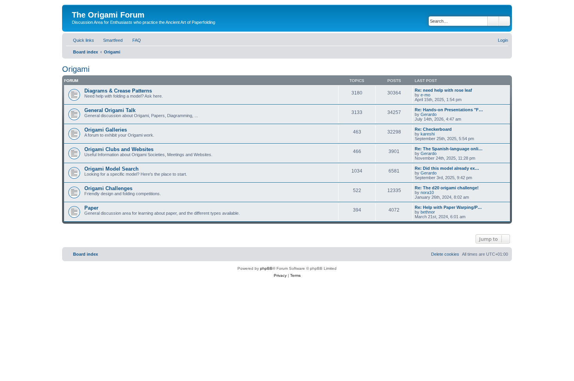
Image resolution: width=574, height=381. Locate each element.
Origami (75, 69)
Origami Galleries (105, 130)
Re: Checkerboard (433, 129)
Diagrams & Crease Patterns (118, 91)
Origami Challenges (108, 188)
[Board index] (76, 7)
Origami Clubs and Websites (118, 149)
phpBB (266, 268)
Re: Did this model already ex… (447, 168)
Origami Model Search (111, 169)
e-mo (425, 95)
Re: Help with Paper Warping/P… (448, 207)
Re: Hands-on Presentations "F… (449, 109)
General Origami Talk (109, 110)
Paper (91, 208)
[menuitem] (109, 40)
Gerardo (429, 114)
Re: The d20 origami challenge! (447, 187)
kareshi (428, 134)
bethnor (428, 212)
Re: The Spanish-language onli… (449, 148)
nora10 (427, 192)
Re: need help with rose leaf (443, 90)
